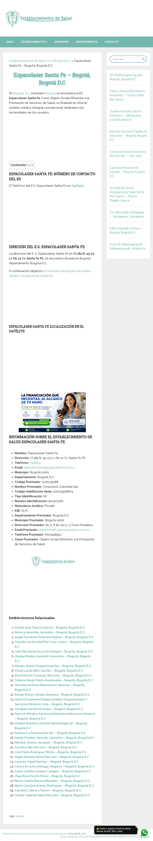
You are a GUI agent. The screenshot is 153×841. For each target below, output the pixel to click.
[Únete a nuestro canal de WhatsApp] (144, 832)
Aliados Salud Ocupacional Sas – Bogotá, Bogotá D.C (53, 666)
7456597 (78, 185)
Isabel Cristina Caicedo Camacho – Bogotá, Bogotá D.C (55, 738)
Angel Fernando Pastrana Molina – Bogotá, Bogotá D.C (54, 637)
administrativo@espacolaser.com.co (49, 467)
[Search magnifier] (143, 59)
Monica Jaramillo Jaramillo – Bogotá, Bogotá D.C (50, 632)
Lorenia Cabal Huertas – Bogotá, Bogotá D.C (47, 761)
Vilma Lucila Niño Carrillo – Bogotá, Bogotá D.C (49, 670)
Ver (30, 165)
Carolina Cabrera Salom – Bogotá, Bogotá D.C (48, 790)
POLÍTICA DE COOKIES (114, 837)
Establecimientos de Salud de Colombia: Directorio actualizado (35, 833)
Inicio (10, 41)
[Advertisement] (52, 139)
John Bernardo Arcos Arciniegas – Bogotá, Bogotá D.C (54, 651)
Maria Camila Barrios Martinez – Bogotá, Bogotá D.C (52, 781)
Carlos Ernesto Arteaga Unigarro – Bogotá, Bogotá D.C (54, 766)
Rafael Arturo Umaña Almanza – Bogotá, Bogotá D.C (52, 694)
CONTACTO (133, 837)
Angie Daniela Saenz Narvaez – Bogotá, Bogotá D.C (52, 757)
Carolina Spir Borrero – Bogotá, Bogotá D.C (46, 747)
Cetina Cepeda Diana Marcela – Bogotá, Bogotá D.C (52, 795)
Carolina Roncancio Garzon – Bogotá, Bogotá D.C (127, 172)
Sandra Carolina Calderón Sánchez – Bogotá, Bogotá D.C (128, 135)
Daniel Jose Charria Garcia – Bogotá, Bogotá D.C (50, 627)
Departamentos (86, 41)
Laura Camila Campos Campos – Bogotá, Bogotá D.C (53, 771)
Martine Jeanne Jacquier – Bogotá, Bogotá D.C (48, 742)
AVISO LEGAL (67, 837)
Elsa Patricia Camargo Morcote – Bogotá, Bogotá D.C (53, 675)
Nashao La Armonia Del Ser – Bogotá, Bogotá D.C (50, 733)
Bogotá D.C (62, 61)
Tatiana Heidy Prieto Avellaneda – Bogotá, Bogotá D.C (54, 680)
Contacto (112, 41)
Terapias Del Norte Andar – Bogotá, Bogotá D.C (49, 709)
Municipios (62, 41)
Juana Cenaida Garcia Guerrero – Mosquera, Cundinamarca (125, 115)
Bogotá (50, 93)
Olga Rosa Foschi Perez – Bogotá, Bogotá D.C (48, 776)
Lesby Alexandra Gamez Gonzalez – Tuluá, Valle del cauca (127, 95)
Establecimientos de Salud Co (30, 61)
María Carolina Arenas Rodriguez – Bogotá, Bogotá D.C (54, 785)
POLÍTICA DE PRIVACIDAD (88, 837)
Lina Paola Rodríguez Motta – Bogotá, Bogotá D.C (51, 752)
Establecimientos (33, 41)
